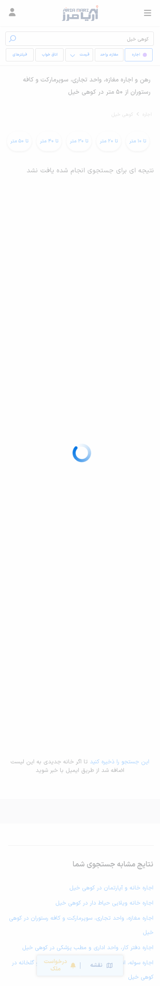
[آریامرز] (80, 13)
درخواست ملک (55, 965)
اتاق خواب (49, 55)
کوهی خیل (122, 114)
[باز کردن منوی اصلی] (148, 13)
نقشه (96, 965)
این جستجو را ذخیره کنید (119, 762)
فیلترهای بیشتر (21, 56)
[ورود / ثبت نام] (12, 13)
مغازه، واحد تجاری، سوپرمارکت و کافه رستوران (109, 56)
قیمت (84, 55)
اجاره (147, 114)
